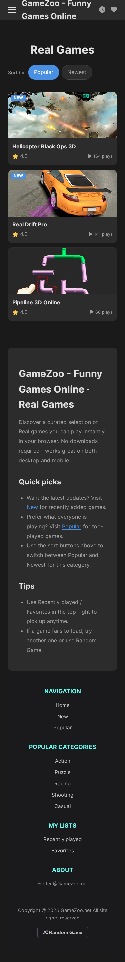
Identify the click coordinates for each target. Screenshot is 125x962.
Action (62, 761)
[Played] (102, 10)
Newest (76, 72)
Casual (62, 806)
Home (63, 705)
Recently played (62, 839)
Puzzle (63, 772)
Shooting (62, 795)
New (32, 507)
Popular (43, 72)
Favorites (62, 850)
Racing (62, 783)
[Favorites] (114, 10)
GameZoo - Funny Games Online (56, 10)
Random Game (65, 932)
